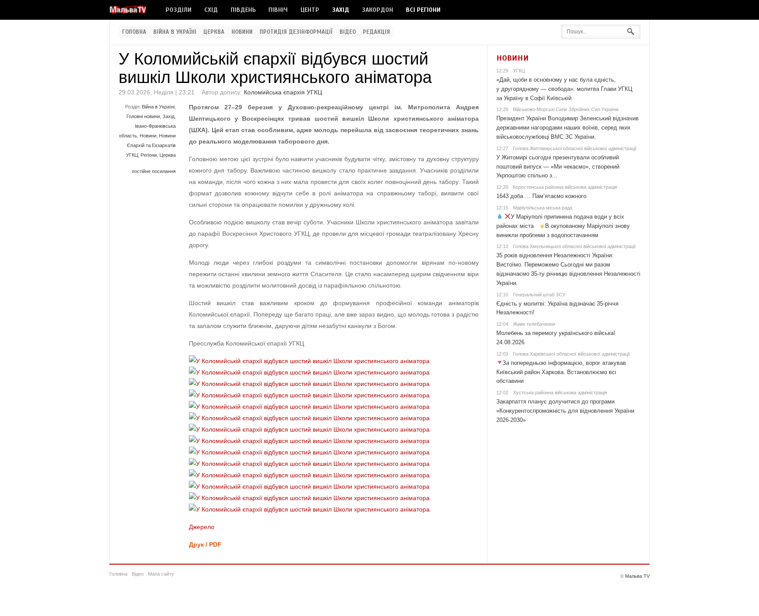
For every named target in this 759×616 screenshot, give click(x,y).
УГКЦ (519, 70)
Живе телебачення (534, 324)
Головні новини (143, 116)
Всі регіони (423, 10)
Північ (278, 10)
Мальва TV (637, 576)
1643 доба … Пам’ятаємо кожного (541, 196)
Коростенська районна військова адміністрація (565, 187)
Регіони (149, 155)
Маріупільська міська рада (542, 207)
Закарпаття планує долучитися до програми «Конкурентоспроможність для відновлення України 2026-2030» (565, 410)
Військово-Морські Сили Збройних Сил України (565, 109)
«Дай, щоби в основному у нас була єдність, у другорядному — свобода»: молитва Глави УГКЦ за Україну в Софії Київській (564, 88)
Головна (134, 32)
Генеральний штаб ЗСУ (539, 294)
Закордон (377, 10)
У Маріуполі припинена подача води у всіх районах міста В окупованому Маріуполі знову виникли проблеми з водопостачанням (563, 225)
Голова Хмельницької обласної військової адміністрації (574, 246)
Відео (348, 32)
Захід (340, 10)
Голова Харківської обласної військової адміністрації (571, 354)
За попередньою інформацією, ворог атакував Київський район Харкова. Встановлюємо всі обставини (561, 372)
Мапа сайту (161, 573)
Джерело (201, 526)
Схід (211, 10)
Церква (213, 32)
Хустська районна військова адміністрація (560, 392)
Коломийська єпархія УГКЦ (283, 92)
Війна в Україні (174, 32)
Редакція (376, 32)
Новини (242, 32)
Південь (243, 10)
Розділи (179, 10)
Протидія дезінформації (296, 32)
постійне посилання (154, 171)
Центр (309, 10)
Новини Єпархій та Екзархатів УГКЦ (151, 145)
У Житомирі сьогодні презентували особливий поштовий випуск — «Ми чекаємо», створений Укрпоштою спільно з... (557, 166)
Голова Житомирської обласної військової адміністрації (574, 148)
